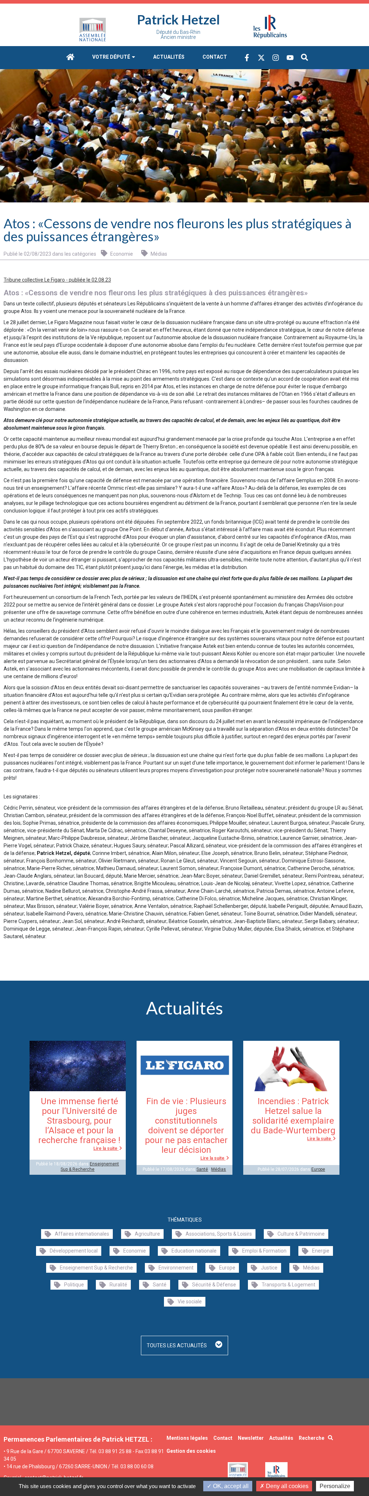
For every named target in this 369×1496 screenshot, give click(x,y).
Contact (215, 57)
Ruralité (118, 1284)
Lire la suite (106, 1148)
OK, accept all (230, 1486)
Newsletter (251, 1438)
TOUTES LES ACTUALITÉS (177, 1345)
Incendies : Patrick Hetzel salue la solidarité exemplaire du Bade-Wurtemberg (293, 1116)
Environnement (176, 1268)
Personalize (335, 1486)
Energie (320, 1251)
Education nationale (194, 1251)
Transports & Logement (288, 1284)
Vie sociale (190, 1301)
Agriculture (147, 1234)
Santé (202, 1169)
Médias (158, 254)
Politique (74, 1284)
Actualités (168, 57)
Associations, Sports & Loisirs (219, 1234)
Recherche (311, 1438)
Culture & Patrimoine (301, 1234)
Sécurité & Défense (214, 1284)
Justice (269, 1268)
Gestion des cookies (191, 1451)
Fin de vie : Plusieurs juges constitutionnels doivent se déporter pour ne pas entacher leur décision (186, 1125)
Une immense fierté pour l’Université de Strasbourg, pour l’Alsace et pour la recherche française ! (79, 1120)
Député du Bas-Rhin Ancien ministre (178, 35)
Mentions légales (187, 1438)
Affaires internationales (82, 1234)
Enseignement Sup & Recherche (90, 1166)
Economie (121, 254)
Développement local (74, 1251)
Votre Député (111, 57)
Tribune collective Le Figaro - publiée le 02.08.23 (57, 280)
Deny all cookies (286, 1486)
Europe (318, 1169)
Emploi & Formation (264, 1251)
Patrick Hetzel (178, 19)
